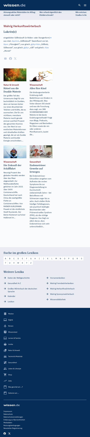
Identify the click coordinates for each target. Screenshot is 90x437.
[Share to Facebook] (10, 58)
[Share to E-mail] (5, 58)
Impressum (8, 411)
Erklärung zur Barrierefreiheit (14, 420)
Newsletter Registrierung (13, 428)
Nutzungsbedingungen (12, 425)
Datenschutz (8, 414)
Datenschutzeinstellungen (13, 417)
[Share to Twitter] (15, 58)
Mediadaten (8, 423)
